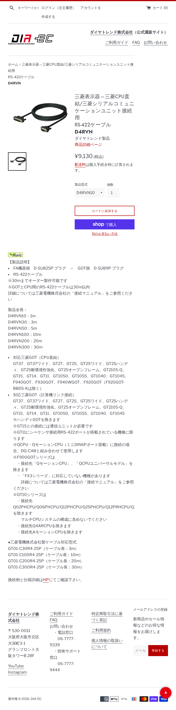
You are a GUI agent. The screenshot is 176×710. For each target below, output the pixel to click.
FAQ (136, 42)
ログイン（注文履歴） (58, 8)
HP (46, 579)
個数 (110, 185)
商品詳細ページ (88, 144)
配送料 (80, 164)
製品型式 (81, 184)
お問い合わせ (156, 42)
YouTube (16, 666)
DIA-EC (36, 699)
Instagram (17, 672)
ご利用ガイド (116, 42)
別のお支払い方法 (105, 234)
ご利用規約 (101, 630)
